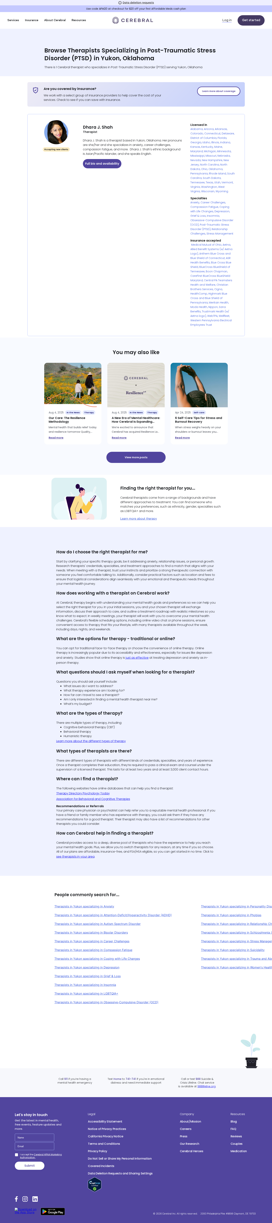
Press (183, 1136)
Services (13, 20)
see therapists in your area (75, 856)
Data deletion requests (138, 2)
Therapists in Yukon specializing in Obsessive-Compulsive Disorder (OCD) (106, 1002)
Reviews (236, 1136)
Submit (29, 1166)
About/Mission (190, 1121)
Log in (227, 20)
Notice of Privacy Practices (107, 1129)
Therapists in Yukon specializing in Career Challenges (91, 941)
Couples (237, 1144)
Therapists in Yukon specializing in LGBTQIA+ (86, 993)
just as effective (137, 658)
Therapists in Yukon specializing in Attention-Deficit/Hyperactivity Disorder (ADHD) (113, 915)
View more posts (136, 457)
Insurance (31, 20)
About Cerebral (55, 20)
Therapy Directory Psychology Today (83, 793)
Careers (186, 1129)
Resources (79, 20)
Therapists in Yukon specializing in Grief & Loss (87, 976)
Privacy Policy (97, 1151)
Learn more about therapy (138, 518)
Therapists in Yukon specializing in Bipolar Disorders (91, 932)
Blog (234, 1121)
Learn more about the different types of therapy (91, 741)
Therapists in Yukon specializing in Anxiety (84, 906)
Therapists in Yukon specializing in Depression (86, 967)
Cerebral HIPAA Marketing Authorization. (41, 1156)
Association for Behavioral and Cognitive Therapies (93, 799)
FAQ (233, 1129)
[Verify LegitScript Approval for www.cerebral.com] (94, 1191)
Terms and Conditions (104, 1144)
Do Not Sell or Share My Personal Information (120, 1158)
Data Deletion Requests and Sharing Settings (120, 1173)
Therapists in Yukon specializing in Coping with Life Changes (97, 958)
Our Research (189, 1144)
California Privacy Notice (105, 1136)
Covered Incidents (101, 1166)
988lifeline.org (206, 1086)
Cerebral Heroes (191, 1151)
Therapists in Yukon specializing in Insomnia (85, 985)
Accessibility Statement (105, 1121)
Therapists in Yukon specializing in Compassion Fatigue (93, 950)
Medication (239, 1151)
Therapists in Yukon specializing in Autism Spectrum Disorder (97, 924)
